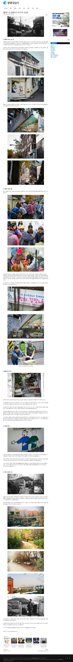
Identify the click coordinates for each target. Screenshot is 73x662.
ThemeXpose (61, 659)
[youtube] (69, 658)
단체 (28, 8)
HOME (5, 8)
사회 (19, 8)
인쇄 (46, 14)
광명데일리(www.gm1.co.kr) (35, 658)
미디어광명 (53, 53)
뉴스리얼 (52, 51)
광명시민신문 (53, 46)
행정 (15, 8)
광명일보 (52, 45)
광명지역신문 (53, 50)
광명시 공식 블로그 (54, 56)
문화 (37, 8)
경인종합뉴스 (53, 52)
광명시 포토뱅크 (53, 57)
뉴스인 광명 (53, 49)
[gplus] (67, 658)
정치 (11, 8)
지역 (24, 8)
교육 (33, 8)
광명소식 (53, 43)
